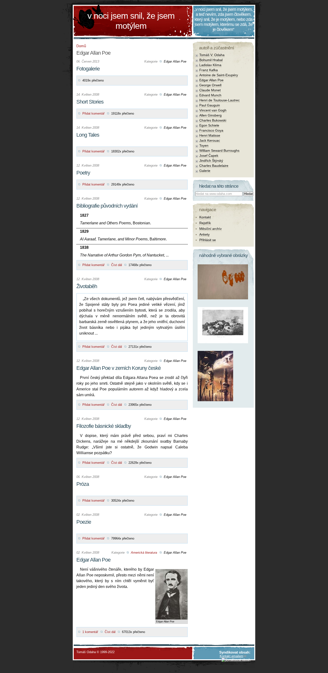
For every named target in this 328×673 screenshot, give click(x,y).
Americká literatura (144, 552)
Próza (82, 484)
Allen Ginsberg (210, 115)
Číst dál (116, 265)
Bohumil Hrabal (211, 60)
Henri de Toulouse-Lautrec (219, 100)
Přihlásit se (207, 240)
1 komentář (90, 632)
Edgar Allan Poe (175, 61)
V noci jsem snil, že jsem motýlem (131, 21)
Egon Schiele (209, 125)
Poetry (83, 173)
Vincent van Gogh (212, 110)
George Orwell (210, 85)
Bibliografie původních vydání (107, 206)
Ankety (204, 234)
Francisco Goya (211, 130)
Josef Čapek (208, 155)
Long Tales (87, 135)
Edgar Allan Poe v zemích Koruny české (118, 368)
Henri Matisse (209, 135)
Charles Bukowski (212, 120)
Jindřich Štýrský (211, 160)
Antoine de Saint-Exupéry (218, 75)
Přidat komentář (93, 113)
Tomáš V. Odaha (212, 55)
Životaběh (86, 286)
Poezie (83, 522)
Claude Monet (210, 90)
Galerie (204, 171)
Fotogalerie (88, 69)
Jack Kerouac (209, 140)
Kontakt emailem (231, 656)
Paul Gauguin (209, 105)
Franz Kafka (208, 70)
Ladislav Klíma (210, 65)
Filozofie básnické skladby (103, 426)
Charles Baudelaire (213, 166)
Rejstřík (205, 223)
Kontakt (205, 217)
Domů (81, 46)
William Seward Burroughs (219, 150)
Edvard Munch (210, 95)
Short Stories (89, 102)
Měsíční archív (210, 229)
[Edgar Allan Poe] (171, 573)
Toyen (203, 145)
